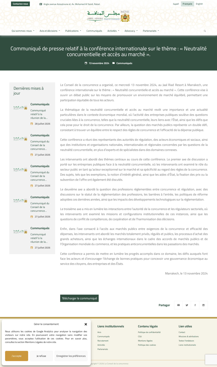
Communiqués (124, 63)
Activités (101, 345)
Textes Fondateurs (186, 341)
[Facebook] (195, 305)
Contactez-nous (20, 4)
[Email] (178, 305)
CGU (140, 336)
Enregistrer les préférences (71, 355)
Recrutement (102, 341)
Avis (99, 332)
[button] (85, 324)
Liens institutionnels (187, 345)
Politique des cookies (147, 345)
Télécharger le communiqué (79, 298)
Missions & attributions (189, 336)
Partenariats (102, 349)
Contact (182, 332)
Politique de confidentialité (149, 332)
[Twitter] (187, 305)
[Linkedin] (203, 305)
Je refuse (41, 355)
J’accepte (17, 355)
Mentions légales (145, 341)
